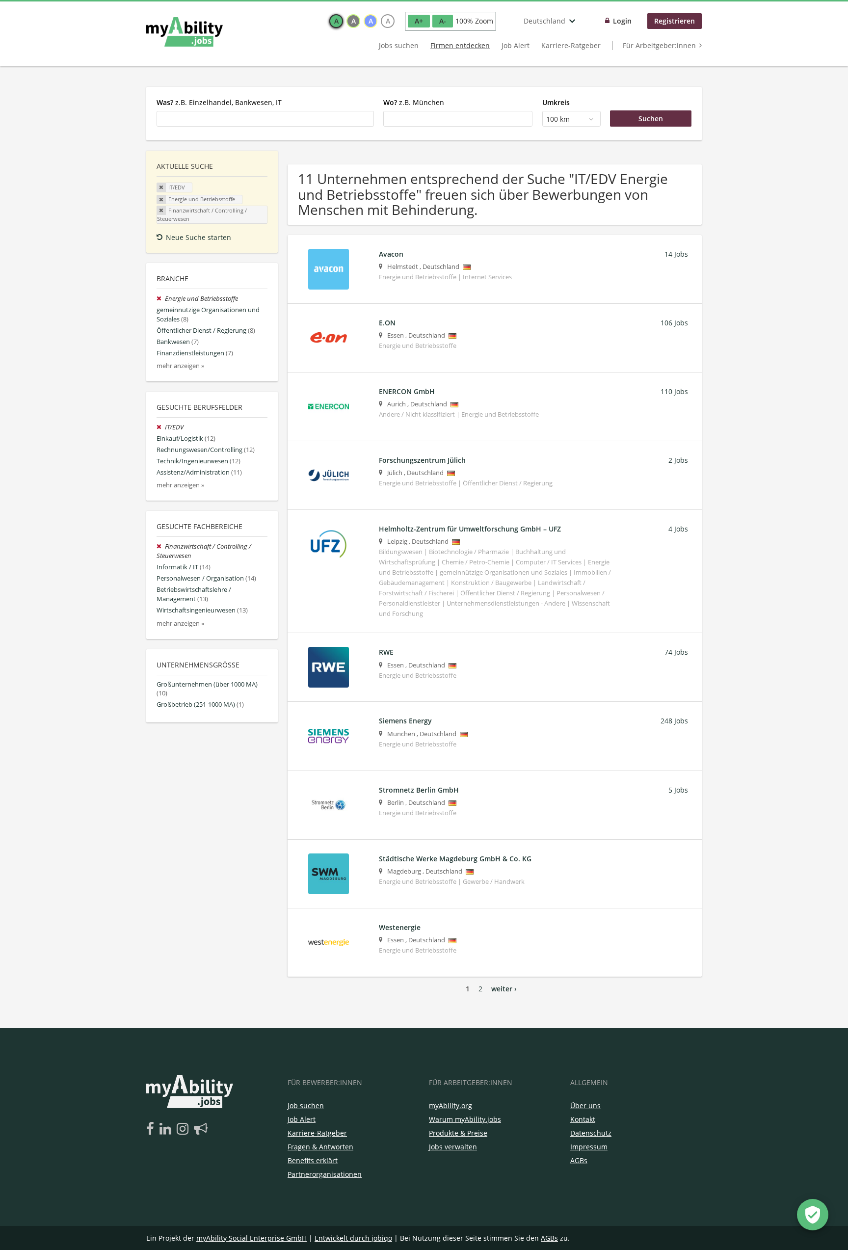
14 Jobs (676, 254)
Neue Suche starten (198, 237)
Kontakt (582, 1119)
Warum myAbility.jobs (465, 1119)
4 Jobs (678, 528)
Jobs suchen (399, 45)
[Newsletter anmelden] (201, 1129)
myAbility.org (450, 1105)
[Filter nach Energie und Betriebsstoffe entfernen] (161, 298)
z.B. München (413, 102)
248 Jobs (674, 720)
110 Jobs (674, 391)
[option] (336, 21)
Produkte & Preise (458, 1133)
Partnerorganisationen (325, 1174)
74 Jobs (676, 652)
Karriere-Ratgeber (571, 45)
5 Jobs (678, 790)
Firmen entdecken (460, 45)
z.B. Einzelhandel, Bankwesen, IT (219, 102)
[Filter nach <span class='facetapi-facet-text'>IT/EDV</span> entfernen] (161, 187)
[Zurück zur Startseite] (184, 32)
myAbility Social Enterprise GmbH (251, 1238)
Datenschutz (590, 1133)
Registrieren (674, 21)
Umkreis (556, 102)
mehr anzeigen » (180, 366)
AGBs (578, 1160)
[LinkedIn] (167, 1129)
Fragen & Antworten (320, 1146)
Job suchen (306, 1105)
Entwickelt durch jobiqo (353, 1238)
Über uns (585, 1105)
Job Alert (516, 45)
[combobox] (265, 119)
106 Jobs (674, 322)
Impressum (589, 1146)
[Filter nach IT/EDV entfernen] (161, 427)
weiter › (504, 988)
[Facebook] (152, 1129)
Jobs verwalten (453, 1146)
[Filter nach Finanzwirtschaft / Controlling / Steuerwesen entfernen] (161, 546)
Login (622, 21)
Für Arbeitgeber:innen (659, 45)
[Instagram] (184, 1129)
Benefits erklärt (313, 1160)
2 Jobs (678, 460)
